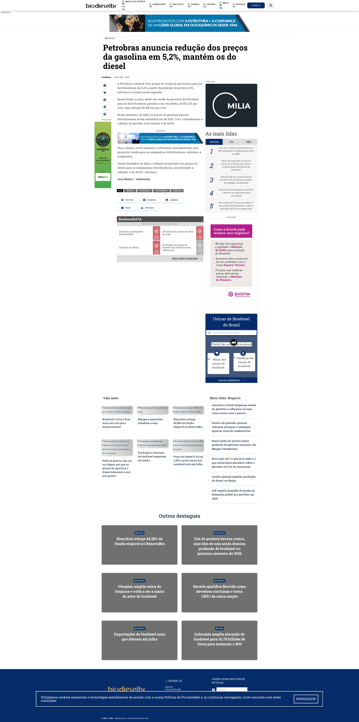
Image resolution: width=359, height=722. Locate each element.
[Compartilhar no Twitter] (105, 92)
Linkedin (173, 200)
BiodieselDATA (130, 219)
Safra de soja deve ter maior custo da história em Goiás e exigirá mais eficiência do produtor (236, 165)
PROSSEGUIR (306, 699)
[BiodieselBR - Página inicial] (101, 5)
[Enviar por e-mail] (105, 85)
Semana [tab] (214, 141)
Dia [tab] (231, 141)
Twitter (129, 200)
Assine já (256, 5)
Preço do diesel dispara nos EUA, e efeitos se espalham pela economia (236, 192)
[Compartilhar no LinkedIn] (105, 106)
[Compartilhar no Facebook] (105, 99)
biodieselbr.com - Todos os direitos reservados (132, 718)
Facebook (151, 200)
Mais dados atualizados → (187, 258)
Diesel (130, 190)
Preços (177, 190)
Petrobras (161, 190)
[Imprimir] (105, 114)
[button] (177, 5)
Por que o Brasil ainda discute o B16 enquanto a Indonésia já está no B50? (236, 150)
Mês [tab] (248, 141)
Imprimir (149, 208)
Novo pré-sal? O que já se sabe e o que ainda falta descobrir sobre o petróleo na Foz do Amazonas (236, 205)
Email (128, 208)
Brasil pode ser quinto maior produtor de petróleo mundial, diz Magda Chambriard (236, 179)
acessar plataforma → (231, 380)
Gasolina (144, 190)
